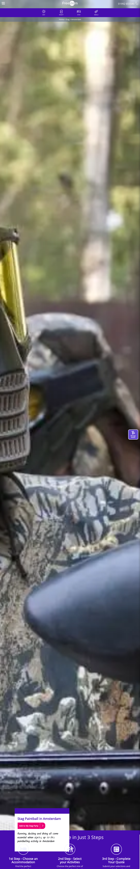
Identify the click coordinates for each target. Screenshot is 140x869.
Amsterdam (76, 19)
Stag (67, 19)
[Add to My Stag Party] (31, 830)
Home (61, 19)
